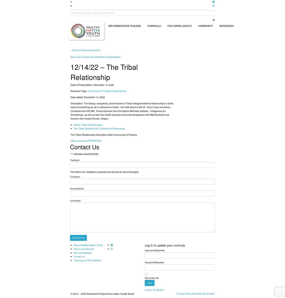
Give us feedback (82, 252)
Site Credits (208, 293)
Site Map (197, 293)
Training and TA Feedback (87, 260)
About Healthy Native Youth (88, 245)
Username (155, 250)
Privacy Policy (184, 293)
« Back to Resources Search (85, 50)
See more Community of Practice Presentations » (96, 57)
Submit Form (78, 238)
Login (149, 283)
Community (205, 26)
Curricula (154, 26)
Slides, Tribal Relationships (87, 125)
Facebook (74, 160)
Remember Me (152, 277)
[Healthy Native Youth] (86, 31)
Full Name (75, 176)
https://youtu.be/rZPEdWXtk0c (86, 140)
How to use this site (83, 249)
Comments (75, 200)
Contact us (79, 256)
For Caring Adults (179, 26)
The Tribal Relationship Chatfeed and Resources (99, 128)
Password (154, 262)
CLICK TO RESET (154, 290)
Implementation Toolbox (124, 26)
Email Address (77, 188)
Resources (226, 26)
